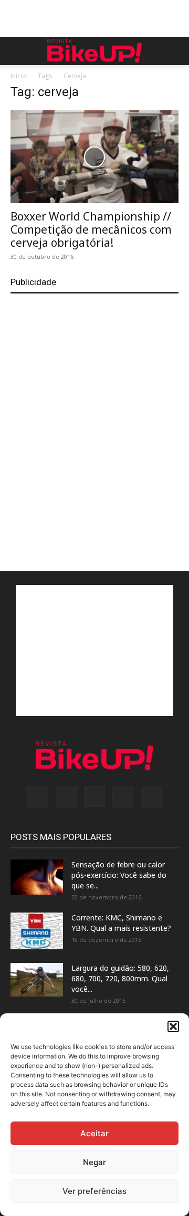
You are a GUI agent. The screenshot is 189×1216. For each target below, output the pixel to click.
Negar (94, 1162)
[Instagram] (94, 796)
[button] (173, 1026)
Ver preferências (94, 1191)
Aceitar (94, 1133)
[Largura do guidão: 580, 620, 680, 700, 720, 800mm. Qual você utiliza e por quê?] (36, 980)
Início (18, 75)
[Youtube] (151, 797)
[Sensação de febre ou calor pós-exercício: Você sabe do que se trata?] (36, 877)
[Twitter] (122, 797)
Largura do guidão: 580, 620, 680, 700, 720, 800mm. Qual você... (120, 978)
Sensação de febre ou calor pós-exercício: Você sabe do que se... (118, 874)
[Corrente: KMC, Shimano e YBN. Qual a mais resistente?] (36, 931)
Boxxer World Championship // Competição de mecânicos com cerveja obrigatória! (91, 229)
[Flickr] (66, 797)
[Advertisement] (94, 18)
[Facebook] (37, 797)
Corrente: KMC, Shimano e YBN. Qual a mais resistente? (121, 923)
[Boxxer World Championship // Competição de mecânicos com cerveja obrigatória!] (94, 156)
